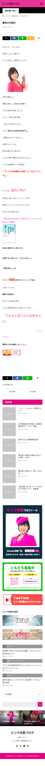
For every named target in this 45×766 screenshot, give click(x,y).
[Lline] (22, 38)
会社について (22, 737)
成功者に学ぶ (10, 11)
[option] (11, 718)
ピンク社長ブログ (11, 3)
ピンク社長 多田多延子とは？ (22, 741)
